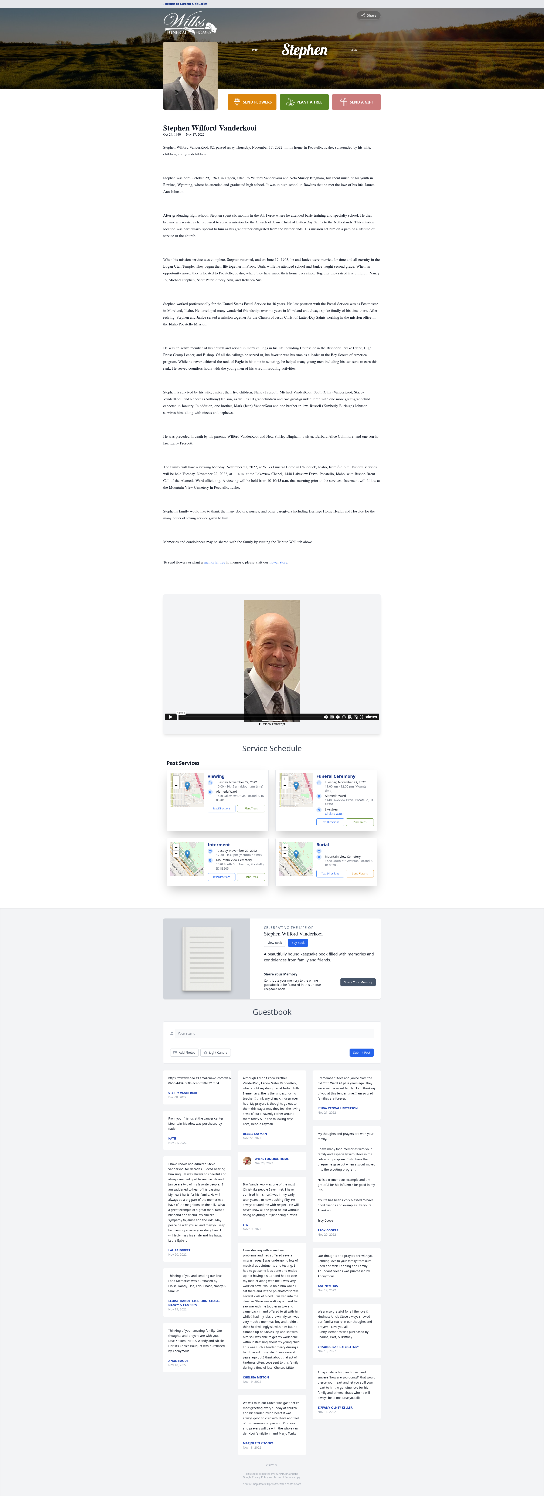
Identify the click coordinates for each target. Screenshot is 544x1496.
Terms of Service (283, 1477)
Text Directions (221, 808)
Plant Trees (251, 808)
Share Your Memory (358, 982)
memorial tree (214, 562)
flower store (278, 562)
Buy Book (298, 943)
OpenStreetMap (276, 1484)
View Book (275, 943)
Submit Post (361, 1052)
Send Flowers (360, 873)
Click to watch (334, 814)
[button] (187, 786)
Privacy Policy (260, 1477)
